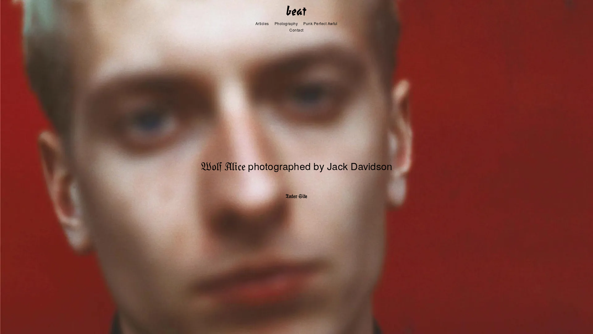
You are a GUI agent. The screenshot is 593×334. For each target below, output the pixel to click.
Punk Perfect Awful (320, 23)
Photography (286, 23)
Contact (296, 29)
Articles (262, 23)
